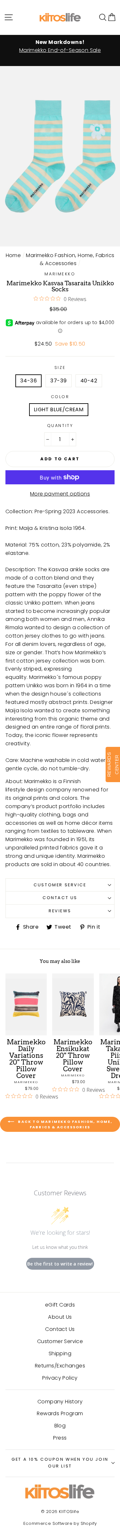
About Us (60, 1317)
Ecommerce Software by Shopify (60, 1523)
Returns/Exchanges (60, 1365)
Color (60, 397)
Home (13, 255)
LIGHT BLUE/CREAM (59, 409)
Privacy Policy (60, 1378)
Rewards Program (60, 1413)
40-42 (88, 380)
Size (60, 367)
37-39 (58, 380)
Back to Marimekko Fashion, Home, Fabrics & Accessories (64, 1124)
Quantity (60, 425)
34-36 (28, 380)
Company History (60, 1401)
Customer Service (60, 885)
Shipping (60, 1353)
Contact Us (60, 898)
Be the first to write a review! (60, 1264)
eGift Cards (60, 1304)
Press (60, 1437)
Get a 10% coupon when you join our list (60, 1462)
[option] (60, 46)
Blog (60, 1425)
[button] (111, 17)
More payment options (60, 493)
